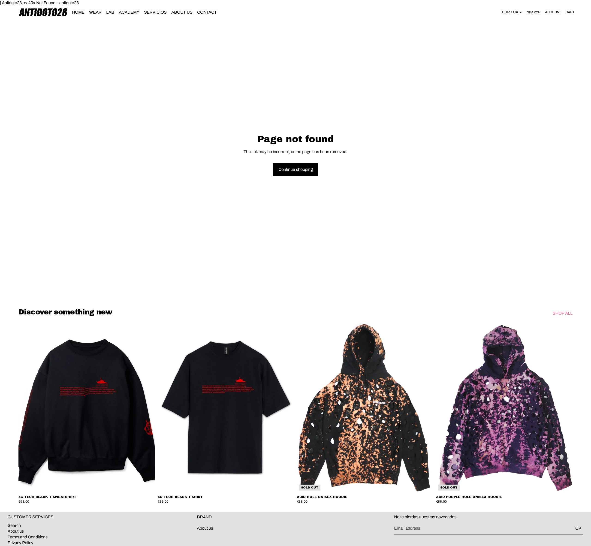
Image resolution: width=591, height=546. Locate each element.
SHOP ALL (563, 313)
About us (16, 531)
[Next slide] (148, 407)
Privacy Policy (20, 542)
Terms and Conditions (28, 537)
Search (14, 525)
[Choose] (148, 485)
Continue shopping (295, 169)
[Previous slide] (25, 407)
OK (578, 528)
